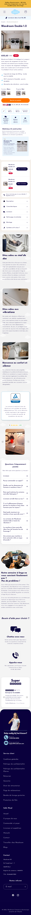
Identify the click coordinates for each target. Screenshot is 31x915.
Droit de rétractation (11, 786)
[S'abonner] (25, 886)
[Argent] (23, 93)
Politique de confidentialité (14, 764)
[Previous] (2, 441)
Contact (6, 838)
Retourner (7, 776)
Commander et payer (11, 823)
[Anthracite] (9, 93)
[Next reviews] (27, 697)
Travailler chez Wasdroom (13, 842)
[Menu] (4, 11)
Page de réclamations (11, 790)
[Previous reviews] (4, 697)
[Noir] (18, 93)
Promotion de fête (10, 800)
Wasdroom (10, 909)
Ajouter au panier (15, 100)
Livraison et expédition (12, 828)
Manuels (6, 833)
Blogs (5, 847)
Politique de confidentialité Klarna (14, 770)
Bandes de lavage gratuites (14, 795)
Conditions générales (10, 759)
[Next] (28, 441)
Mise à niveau (22, 168)
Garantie (6, 781)
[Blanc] (3, 93)
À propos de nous (10, 818)
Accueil (3, 22)
